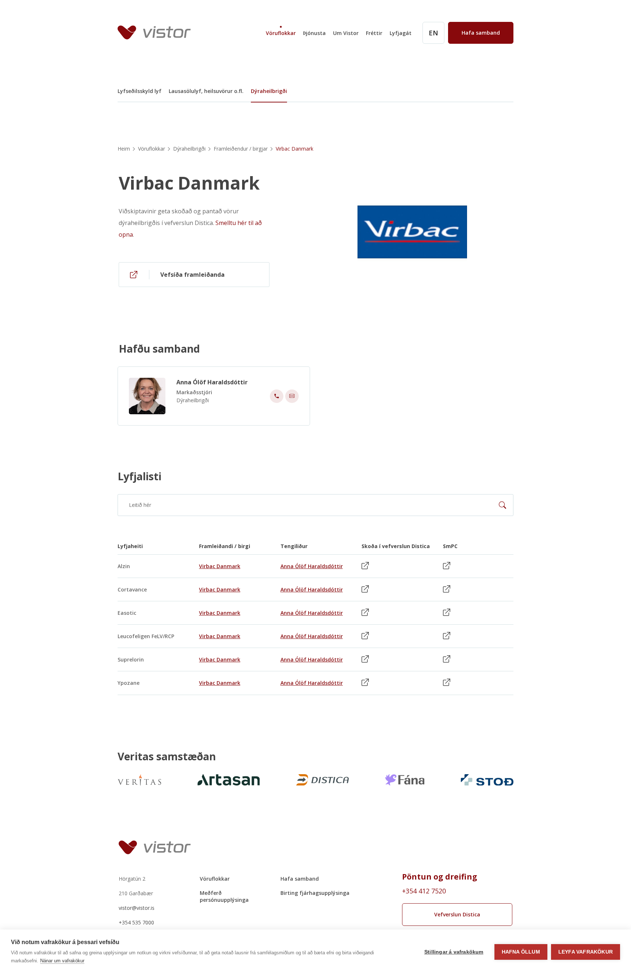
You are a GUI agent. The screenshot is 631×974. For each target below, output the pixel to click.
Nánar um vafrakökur (62, 960)
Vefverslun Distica (457, 914)
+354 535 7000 (136, 922)
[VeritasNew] (139, 779)
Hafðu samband (159, 349)
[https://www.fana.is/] (404, 779)
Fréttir (374, 33)
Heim (124, 148)
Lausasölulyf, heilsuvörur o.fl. (206, 91)
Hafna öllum (521, 952)
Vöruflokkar (281, 33)
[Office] (276, 396)
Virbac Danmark (189, 183)
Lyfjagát (401, 33)
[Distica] (322, 779)
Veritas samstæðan (167, 756)
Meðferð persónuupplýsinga (224, 896)
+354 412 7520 (424, 890)
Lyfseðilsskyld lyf (139, 91)
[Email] (292, 396)
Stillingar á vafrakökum (453, 952)
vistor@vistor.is (136, 907)
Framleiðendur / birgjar (241, 148)
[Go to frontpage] (154, 33)
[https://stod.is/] (487, 779)
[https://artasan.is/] (229, 779)
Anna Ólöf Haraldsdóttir (212, 382)
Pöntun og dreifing (439, 877)
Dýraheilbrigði (269, 91)
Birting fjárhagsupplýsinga (314, 892)
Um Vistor (346, 33)
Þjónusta (314, 33)
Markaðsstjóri (194, 392)
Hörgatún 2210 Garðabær (136, 886)
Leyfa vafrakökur (585, 952)
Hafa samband (299, 878)
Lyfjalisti (139, 476)
